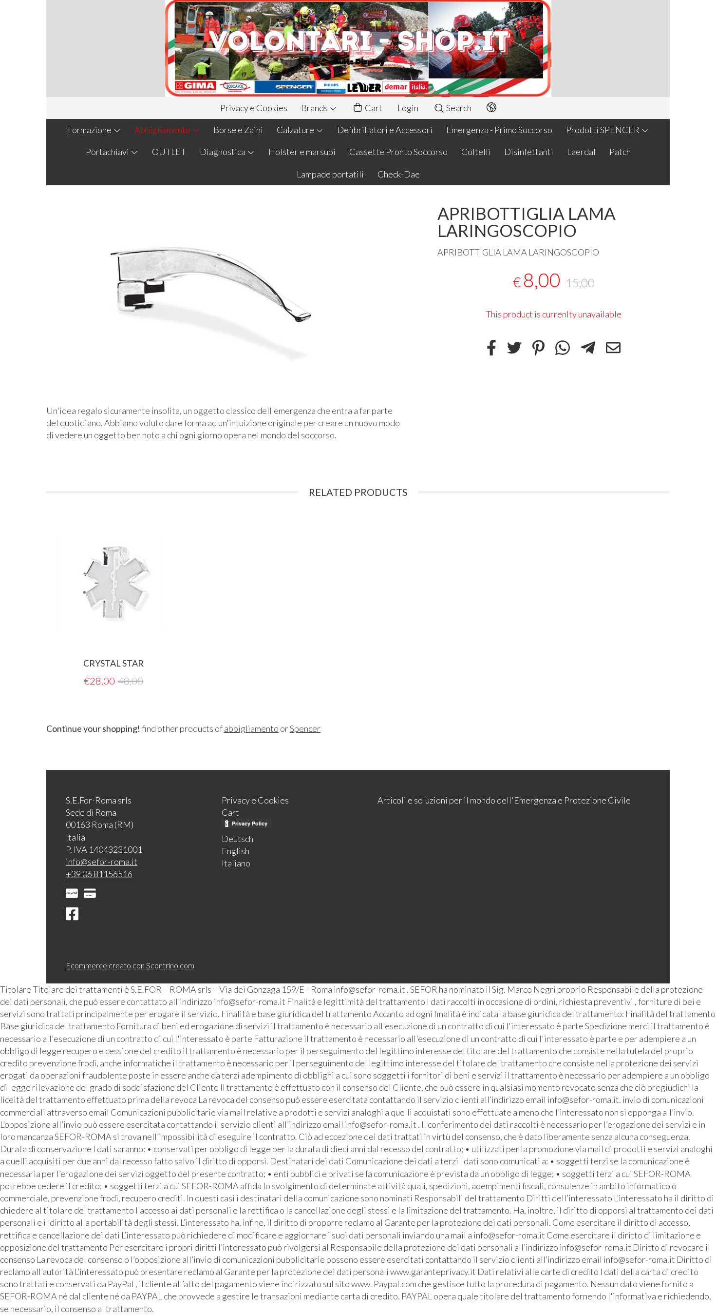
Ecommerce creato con (130, 965)
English (235, 850)
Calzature (296, 129)
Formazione (90, 129)
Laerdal (581, 151)
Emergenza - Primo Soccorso (499, 129)
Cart (372, 107)
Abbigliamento (163, 129)
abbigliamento (251, 728)
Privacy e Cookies (253, 107)
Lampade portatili (330, 174)
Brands (315, 107)
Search (458, 107)
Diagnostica (223, 151)
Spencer (305, 728)
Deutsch (237, 838)
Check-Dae (398, 174)
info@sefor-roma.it (101, 861)
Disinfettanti (528, 151)
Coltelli (475, 151)
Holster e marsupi (302, 151)
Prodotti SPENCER (603, 129)
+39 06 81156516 (99, 873)
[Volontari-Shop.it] (358, 48)
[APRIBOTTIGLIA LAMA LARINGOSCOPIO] (224, 297)
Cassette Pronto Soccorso (398, 151)
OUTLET (169, 151)
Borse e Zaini (238, 129)
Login (407, 107)
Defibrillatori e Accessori (385, 129)
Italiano (236, 863)
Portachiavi (108, 151)
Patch (620, 151)
